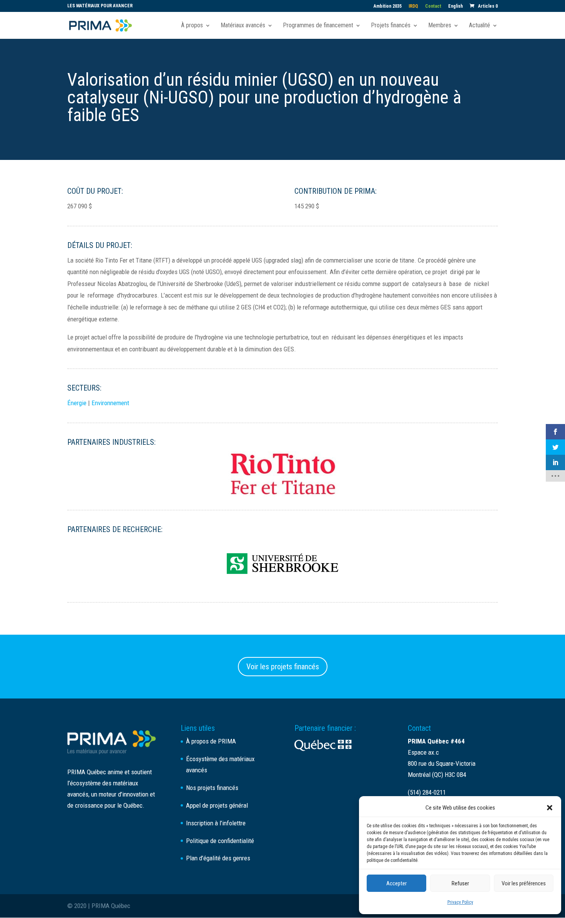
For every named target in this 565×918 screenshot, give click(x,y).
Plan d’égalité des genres (218, 858)
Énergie (76, 403)
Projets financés (390, 26)
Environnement (110, 403)
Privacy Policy (460, 902)
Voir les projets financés (282, 666)
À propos (192, 26)
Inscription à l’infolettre (216, 823)
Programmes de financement (318, 26)
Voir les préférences (524, 883)
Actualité (479, 26)
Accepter (396, 883)
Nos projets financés (212, 788)
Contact (433, 6)
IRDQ (413, 6)
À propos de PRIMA (211, 741)
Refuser (460, 883)
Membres (439, 26)
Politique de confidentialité (220, 841)
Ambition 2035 (388, 6)
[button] (549, 808)
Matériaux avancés (243, 26)
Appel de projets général (217, 805)
